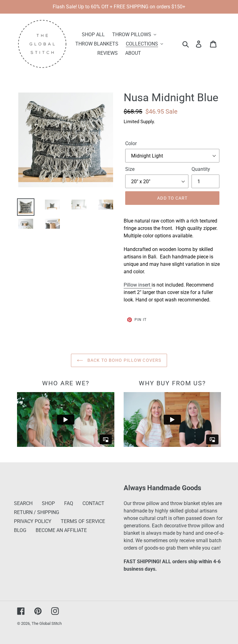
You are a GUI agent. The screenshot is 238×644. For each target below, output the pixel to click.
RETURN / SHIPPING (36, 512)
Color (131, 143)
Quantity (201, 169)
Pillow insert (138, 285)
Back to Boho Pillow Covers (123, 360)
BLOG (20, 530)
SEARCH (23, 503)
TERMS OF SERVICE (83, 521)
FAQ (68, 503)
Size (129, 169)
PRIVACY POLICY (32, 521)
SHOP (48, 503)
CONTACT (93, 503)
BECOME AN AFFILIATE (61, 530)
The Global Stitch (47, 623)
